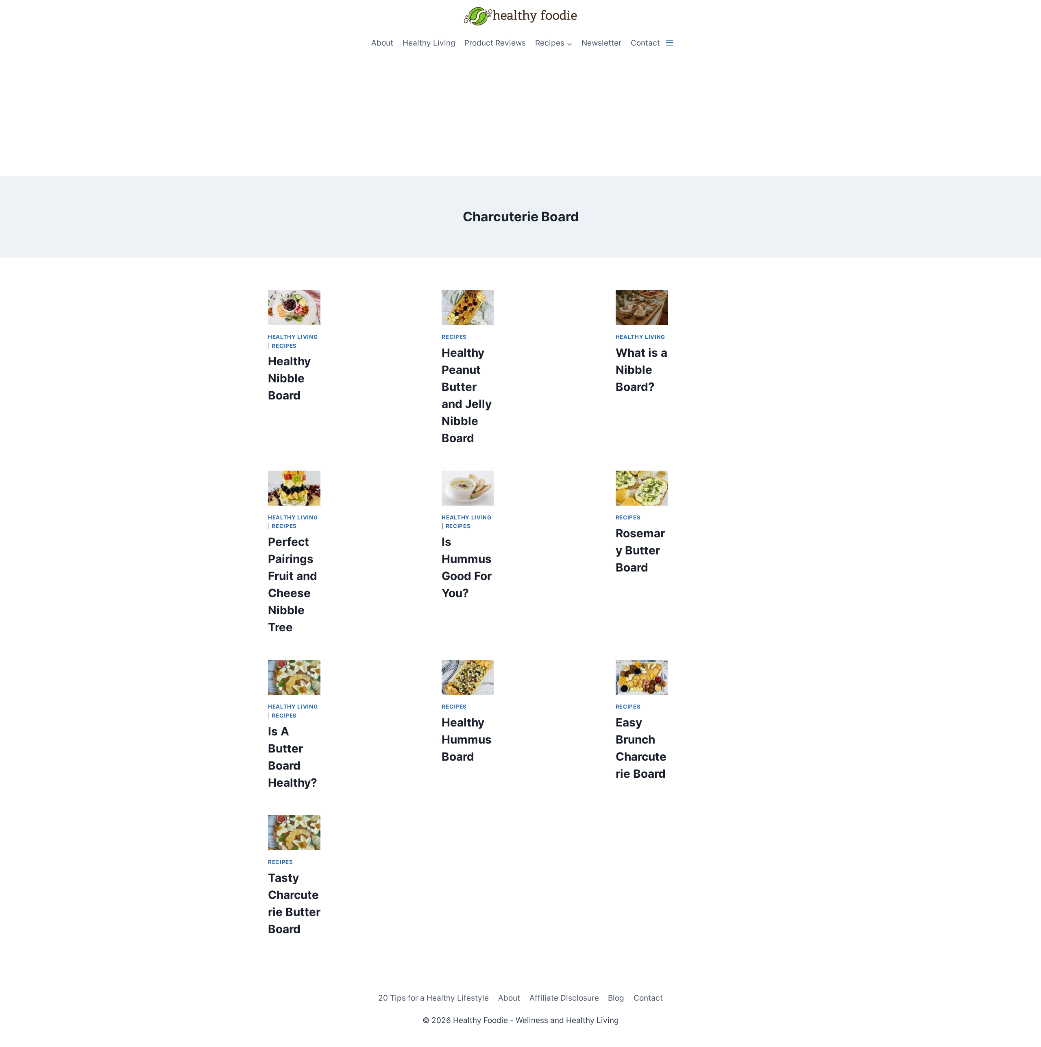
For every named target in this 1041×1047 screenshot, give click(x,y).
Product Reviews (495, 43)
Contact (645, 43)
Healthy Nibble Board (289, 378)
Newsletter (601, 43)
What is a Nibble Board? (641, 370)
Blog (616, 998)
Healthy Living (429, 43)
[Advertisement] (520, 115)
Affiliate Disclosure (564, 998)
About (382, 43)
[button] (669, 43)
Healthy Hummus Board (467, 739)
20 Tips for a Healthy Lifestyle (433, 998)
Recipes (284, 345)
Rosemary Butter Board (640, 550)
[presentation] (294, 307)
